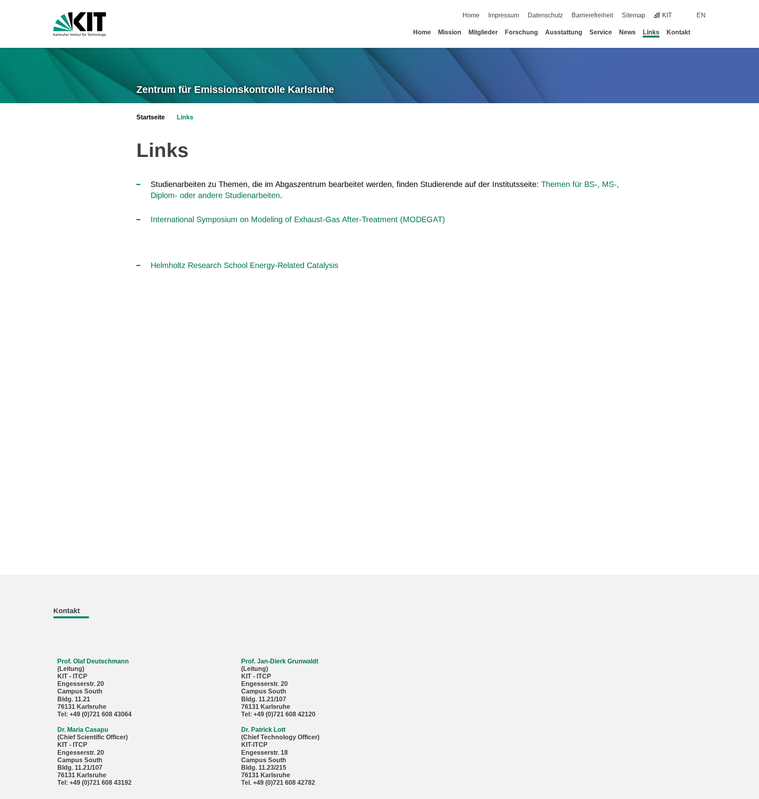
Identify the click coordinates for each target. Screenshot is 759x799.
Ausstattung (563, 32)
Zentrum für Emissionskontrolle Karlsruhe (235, 89)
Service (600, 32)
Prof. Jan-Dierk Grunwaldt (279, 661)
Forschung (521, 32)
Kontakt (678, 32)
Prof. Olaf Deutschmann (93, 661)
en (701, 15)
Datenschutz (545, 15)
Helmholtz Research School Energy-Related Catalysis (244, 265)
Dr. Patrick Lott (263, 729)
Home (471, 15)
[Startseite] (703, 32)
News (627, 32)
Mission (449, 32)
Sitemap (633, 15)
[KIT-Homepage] (79, 24)
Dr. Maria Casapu (82, 729)
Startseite (150, 117)
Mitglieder (483, 32)
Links (651, 32)
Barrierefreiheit (592, 15)
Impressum (503, 15)
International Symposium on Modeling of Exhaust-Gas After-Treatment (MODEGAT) (298, 219)
